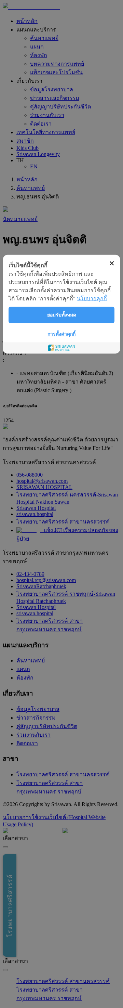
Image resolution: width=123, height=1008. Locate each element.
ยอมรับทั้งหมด (61, 315)
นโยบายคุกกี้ (92, 298)
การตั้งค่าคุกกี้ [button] (61, 334)
